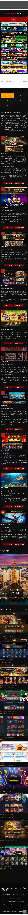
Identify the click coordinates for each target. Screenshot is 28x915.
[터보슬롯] (14, 354)
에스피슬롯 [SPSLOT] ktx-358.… (8, 789)
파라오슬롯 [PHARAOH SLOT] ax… (9, 840)
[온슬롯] (14, 398)
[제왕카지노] (14, 144)
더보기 (26, 610)
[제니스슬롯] (14, 441)
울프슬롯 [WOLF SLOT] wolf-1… (8, 814)
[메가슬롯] (14, 238)
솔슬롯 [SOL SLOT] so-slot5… (8, 634)
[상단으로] (25, 912)
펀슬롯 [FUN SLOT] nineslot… (8, 685)
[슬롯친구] (14, 317)
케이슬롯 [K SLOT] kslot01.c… (8, 866)
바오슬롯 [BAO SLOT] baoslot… (8, 763)
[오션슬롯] (14, 480)
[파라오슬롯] (14, 197)
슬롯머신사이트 (6, 610)
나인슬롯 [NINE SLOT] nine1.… (8, 711)
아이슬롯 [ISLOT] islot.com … (7, 737)
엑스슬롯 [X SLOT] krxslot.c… (7, 659)
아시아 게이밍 (11, 460)
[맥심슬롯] (14, 277)
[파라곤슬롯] (14, 517)
